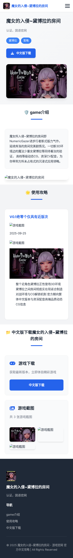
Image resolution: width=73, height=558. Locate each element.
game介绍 (13, 514)
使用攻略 (12, 521)
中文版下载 (23, 53)
